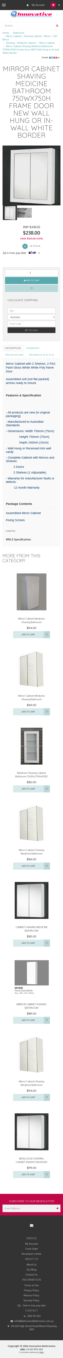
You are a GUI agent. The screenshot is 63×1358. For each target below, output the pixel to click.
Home (6, 32)
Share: (45, 57)
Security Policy (31, 1300)
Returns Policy (31, 1295)
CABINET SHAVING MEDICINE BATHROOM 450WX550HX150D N (32, 931)
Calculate (32, 330)
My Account (38, 5)
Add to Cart (32, 280)
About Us (31, 1264)
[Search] (57, 25)
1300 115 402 (34, 1316)
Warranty (33, 348)
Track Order (31, 1248)
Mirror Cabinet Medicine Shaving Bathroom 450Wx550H (31, 699)
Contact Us (31, 1274)
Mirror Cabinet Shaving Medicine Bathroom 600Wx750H (31, 853)
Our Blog (31, 1269)
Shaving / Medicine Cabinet (21, 42)
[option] (31, 175)
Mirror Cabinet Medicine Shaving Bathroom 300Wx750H (31, 622)
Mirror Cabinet (47, 42)
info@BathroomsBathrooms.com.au (34, 1321)
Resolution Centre (31, 1253)
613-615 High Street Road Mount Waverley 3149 (33, 1328)
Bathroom (18, 32)
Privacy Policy (31, 1290)
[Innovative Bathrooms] (32, 13)
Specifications (14, 354)
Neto (42, 1352)
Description (13, 348)
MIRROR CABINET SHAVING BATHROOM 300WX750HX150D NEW (31, 1008)
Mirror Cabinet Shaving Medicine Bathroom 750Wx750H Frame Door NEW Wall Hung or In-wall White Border (31, 49)
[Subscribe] (56, 1208)
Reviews (34, 354)
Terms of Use (31, 1285)
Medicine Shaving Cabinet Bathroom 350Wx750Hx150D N (31, 776)
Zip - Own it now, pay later (31, 1305)
